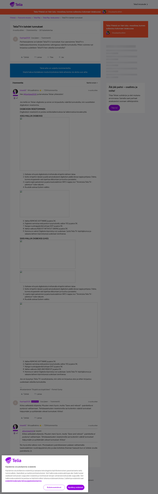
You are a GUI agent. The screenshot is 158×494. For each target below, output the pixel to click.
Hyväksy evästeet (75, 487)
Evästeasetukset (54, 487)
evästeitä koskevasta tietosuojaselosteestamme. (23, 481)
